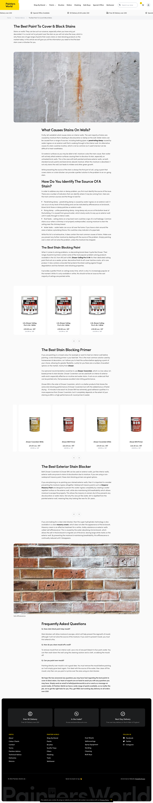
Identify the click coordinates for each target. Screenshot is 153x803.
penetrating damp (96, 140)
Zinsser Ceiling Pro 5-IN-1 (81, 257)
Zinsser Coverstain (85, 371)
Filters (49, 751)
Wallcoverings (90, 741)
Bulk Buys (87, 5)
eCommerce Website (133, 779)
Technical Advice (15, 754)
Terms (11, 748)
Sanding (88, 748)
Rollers (69, 5)
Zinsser (71, 365)
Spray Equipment (91, 744)
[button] (74, 341)
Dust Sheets (89, 738)
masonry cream (63, 524)
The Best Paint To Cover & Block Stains (40, 18)
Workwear (110, 5)
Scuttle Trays (51, 748)
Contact (12, 744)
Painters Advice (20, 18)
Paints (51, 5)
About (11, 738)
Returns (11, 761)
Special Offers (98, 5)
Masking (77, 5)
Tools (49, 758)
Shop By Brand (39, 5)
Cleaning (88, 751)
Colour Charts (14, 741)
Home (9, 18)
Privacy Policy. (104, 800)
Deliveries (12, 758)
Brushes (61, 5)
